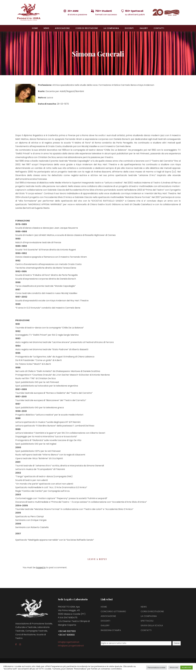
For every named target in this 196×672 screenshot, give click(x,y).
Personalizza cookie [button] (156, 667)
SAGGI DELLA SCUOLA (152, 625)
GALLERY (144, 28)
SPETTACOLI (147, 620)
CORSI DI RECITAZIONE (86, 28)
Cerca (176, 643)
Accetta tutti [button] (186, 667)
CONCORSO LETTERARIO (113, 611)
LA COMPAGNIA (111, 28)
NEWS (46, 28)
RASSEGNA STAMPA (111, 630)
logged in (41, 567)
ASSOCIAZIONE (62, 28)
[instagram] (20, 644)
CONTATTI (159, 28)
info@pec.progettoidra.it (71, 645)
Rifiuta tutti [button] (174, 667)
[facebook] (16, 644)
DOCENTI (129, 28)
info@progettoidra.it (68, 642)
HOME (35, 28)
